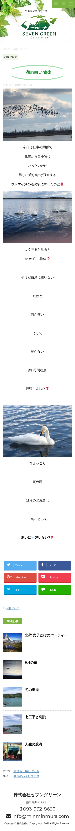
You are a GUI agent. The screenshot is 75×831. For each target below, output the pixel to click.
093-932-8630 (39, 809)
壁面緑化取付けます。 (37, 802)
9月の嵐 (31, 662)
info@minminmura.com (40, 816)
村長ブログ (12, 608)
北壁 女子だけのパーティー (46, 635)
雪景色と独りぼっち (26, 771)
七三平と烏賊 (35, 717)
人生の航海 (33, 744)
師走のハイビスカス (26, 776)
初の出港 (32, 690)
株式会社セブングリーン (37, 794)
